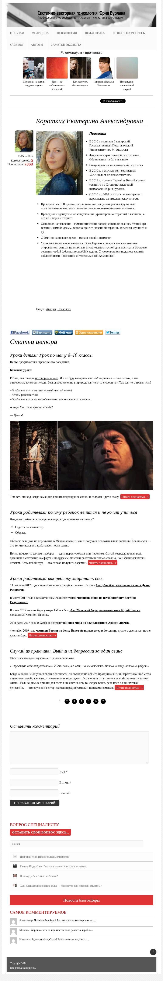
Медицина (40, 33)
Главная (17, 33)
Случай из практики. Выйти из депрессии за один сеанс (66, 650)
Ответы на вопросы (129, 33)
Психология (67, 33)
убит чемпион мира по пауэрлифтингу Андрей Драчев (92, 622)
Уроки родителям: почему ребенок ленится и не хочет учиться (73, 512)
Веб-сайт (65, 793)
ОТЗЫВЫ (16, 45)
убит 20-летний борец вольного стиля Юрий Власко (104, 610)
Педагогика (95, 33)
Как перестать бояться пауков (80, 83)
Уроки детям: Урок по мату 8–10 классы (51, 355)
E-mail (64, 782)
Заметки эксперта (66, 45)
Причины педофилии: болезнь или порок (44, 856)
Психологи (64, 309)
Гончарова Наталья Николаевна (104, 83)
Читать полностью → (135, 497)
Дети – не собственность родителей (57, 85)
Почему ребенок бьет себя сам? (39, 876)
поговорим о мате (46, 378)
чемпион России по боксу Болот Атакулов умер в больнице (76, 630)
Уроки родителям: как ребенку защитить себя (57, 578)
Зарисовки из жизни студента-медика (33, 83)
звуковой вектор (44, 688)
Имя (62, 772)
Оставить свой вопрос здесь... (40, 832)
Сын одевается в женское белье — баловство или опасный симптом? (61, 885)
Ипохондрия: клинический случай (127, 85)
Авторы (37, 45)
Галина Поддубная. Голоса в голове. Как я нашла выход (53, 866)
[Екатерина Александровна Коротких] (24, 153)
